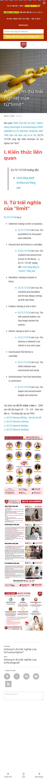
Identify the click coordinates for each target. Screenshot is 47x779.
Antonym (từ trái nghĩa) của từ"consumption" (20, 651)
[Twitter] (17, 676)
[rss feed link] (8, 684)
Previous (7, 646)
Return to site (10, 670)
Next (5, 656)
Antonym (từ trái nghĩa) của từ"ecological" (20, 661)
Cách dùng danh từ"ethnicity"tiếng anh (26, 183)
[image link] (23, 45)
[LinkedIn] (26, 676)
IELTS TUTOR (10, 217)
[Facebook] (7, 676)
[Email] (36, 676)
